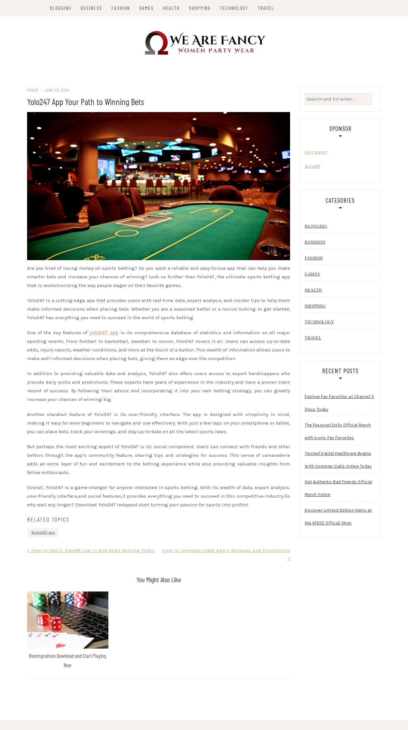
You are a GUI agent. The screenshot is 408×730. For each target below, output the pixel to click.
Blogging (60, 8)
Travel (266, 8)
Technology (234, 8)
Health (171, 8)
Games (146, 8)
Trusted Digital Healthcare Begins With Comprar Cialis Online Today (338, 460)
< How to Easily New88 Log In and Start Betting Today (90, 550)
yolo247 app (103, 332)
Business (91, 8)
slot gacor (316, 152)
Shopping (200, 8)
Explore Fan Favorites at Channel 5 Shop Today (339, 403)
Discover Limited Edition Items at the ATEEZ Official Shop (338, 516)
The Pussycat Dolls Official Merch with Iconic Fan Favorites (338, 431)
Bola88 (312, 166)
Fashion (121, 8)
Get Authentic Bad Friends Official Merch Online (338, 488)
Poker (33, 90)
